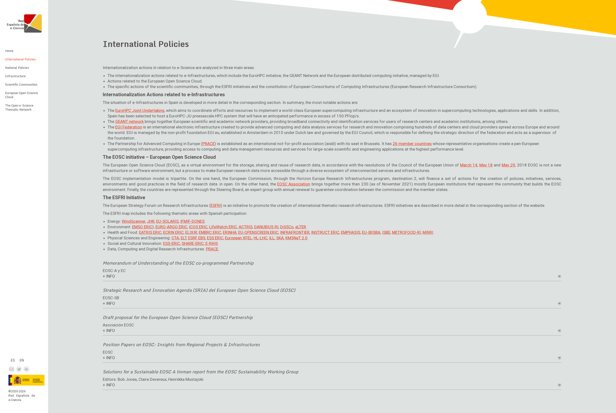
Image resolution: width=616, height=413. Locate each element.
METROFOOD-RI (406, 232)
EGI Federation (128, 127)
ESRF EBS (196, 237)
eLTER (300, 226)
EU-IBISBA (371, 232)
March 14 (468, 165)
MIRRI (428, 232)
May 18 (486, 165)
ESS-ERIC (171, 243)
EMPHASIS (350, 232)
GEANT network (129, 121)
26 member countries (412, 143)
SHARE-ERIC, (193, 243)
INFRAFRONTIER (294, 232)
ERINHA (230, 232)
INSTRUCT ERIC (325, 232)
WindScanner (133, 221)
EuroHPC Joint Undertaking (139, 110)
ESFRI (216, 205)
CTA (175, 237)
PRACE (208, 143)
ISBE (386, 232)
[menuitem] (9, 51)
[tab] (332, 276)
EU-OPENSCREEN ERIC (258, 232)
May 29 (508, 165)
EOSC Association (293, 184)
